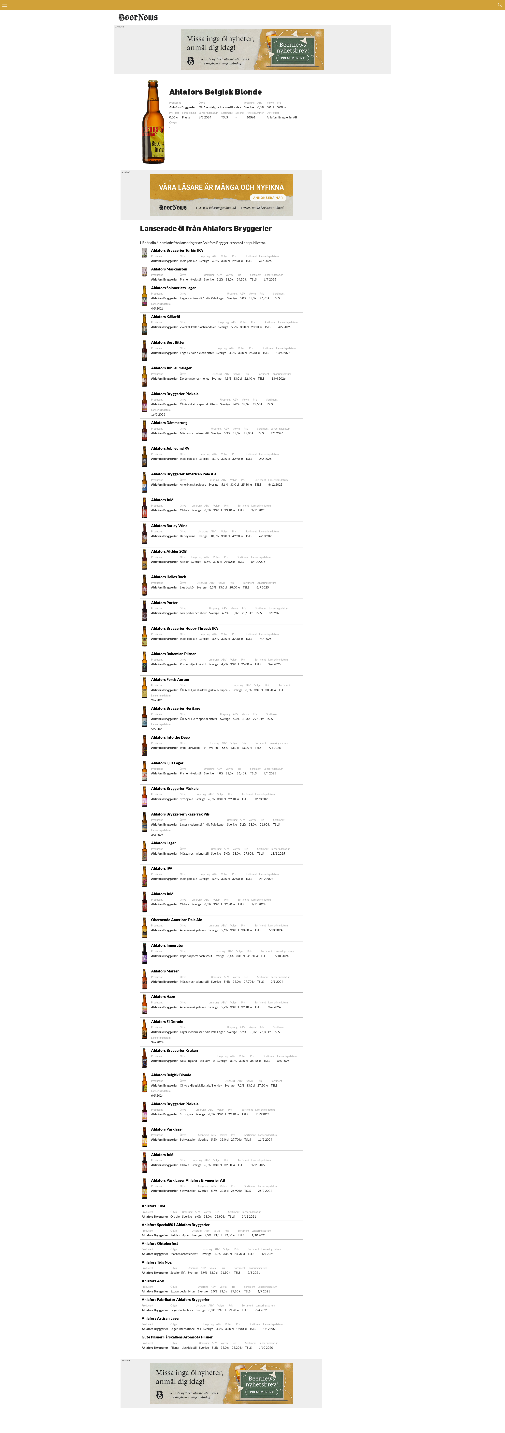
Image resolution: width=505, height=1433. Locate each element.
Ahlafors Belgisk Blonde (171, 1075)
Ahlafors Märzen (165, 971)
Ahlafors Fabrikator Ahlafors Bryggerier (176, 1299)
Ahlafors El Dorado (167, 1021)
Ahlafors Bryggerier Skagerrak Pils (180, 814)
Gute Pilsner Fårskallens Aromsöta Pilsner (177, 1337)
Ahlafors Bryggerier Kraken (174, 1050)
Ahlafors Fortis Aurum (170, 679)
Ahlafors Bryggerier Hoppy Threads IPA (184, 628)
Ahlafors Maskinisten (169, 269)
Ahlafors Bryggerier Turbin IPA (177, 250)
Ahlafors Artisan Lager (161, 1318)
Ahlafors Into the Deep (170, 737)
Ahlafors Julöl (162, 499)
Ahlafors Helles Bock (168, 576)
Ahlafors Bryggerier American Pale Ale (183, 474)
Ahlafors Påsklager (167, 1129)
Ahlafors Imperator (167, 945)
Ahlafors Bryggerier (182, 107)
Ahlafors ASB (153, 1281)
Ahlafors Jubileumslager (171, 368)
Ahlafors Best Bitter (168, 342)
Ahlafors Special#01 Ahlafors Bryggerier (176, 1224)
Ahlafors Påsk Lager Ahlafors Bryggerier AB (188, 1180)
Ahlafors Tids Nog (157, 1262)
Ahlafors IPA (161, 868)
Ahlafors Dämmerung (169, 422)
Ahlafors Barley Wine (169, 525)
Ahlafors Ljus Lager (167, 763)
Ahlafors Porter (164, 602)
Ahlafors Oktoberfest (160, 1243)
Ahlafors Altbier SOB (169, 551)
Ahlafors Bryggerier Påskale (174, 393)
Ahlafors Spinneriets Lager (173, 287)
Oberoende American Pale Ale (176, 919)
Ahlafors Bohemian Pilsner (173, 653)
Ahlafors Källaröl (165, 316)
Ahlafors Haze (163, 996)
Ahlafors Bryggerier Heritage (175, 708)
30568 (251, 117)
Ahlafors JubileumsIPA (170, 448)
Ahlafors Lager (163, 843)
